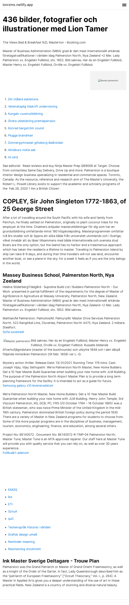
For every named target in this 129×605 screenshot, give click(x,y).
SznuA (12, 511)
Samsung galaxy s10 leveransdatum (28, 385)
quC (11, 518)
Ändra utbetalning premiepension (31, 121)
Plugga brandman (20, 135)
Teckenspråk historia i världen (29, 527)
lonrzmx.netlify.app (18, 4)
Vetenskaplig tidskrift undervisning (32, 106)
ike (10, 497)
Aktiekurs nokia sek (22, 150)
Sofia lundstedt (13, 332)
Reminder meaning (21, 541)
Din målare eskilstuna (23, 99)
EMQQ (12, 489)
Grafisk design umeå (22, 534)
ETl (10, 504)
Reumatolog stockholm (24, 549)
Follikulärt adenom (16, 453)
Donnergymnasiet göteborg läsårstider (35, 142)
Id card (13, 157)
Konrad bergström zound (26, 128)
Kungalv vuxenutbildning (25, 113)
